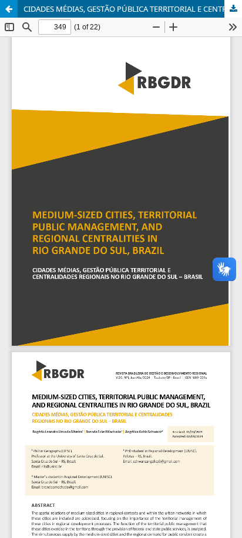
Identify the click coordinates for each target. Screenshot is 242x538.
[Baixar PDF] (233, 9)
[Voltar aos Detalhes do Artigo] (9, 9)
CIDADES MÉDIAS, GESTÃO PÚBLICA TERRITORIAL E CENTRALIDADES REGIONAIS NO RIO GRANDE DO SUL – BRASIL (132, 9)
